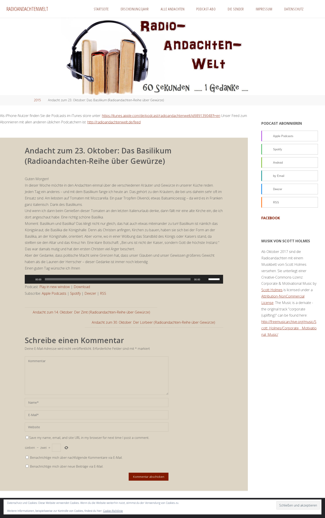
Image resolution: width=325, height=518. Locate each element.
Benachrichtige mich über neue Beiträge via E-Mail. (66, 466)
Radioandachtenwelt (27, 8)
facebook (270, 218)
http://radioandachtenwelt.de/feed (114, 122)
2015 (37, 100)
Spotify (75, 293)
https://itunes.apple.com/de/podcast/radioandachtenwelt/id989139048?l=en (161, 115)
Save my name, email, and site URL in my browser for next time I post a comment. (89, 438)
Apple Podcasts (54, 293)
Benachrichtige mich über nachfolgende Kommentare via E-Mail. (76, 457)
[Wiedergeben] (30, 279)
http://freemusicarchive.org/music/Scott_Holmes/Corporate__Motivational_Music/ (289, 328)
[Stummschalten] (205, 279)
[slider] (214, 279)
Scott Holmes (272, 289)
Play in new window (54, 286)
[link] (313, 9)
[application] (124, 279)
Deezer (90, 293)
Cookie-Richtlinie (113, 511)
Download (82, 286)
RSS (103, 293)
